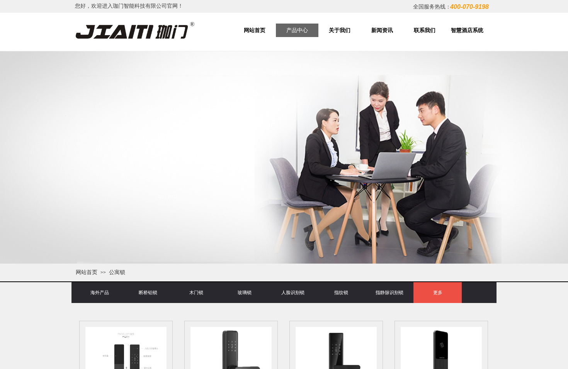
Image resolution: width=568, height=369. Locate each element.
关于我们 (339, 30)
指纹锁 (341, 292)
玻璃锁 (245, 292)
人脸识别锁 (292, 292)
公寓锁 (117, 272)
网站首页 (254, 30)
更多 (437, 292)
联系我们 (424, 30)
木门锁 (196, 292)
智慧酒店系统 (467, 30)
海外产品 (99, 292)
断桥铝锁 (148, 292)
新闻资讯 (382, 30)
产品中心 (297, 30)
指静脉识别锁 (389, 292)
